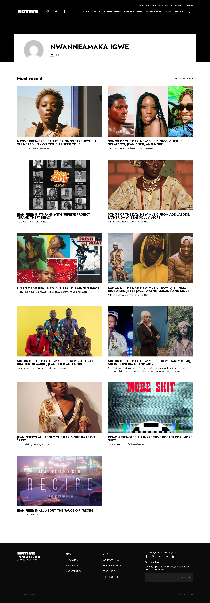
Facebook (64, 11)
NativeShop (151, 5)
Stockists (163, 5)
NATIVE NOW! (154, 11)
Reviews (139, 5)
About (70, 554)
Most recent (186, 78)
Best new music (112, 565)
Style (97, 11)
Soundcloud (166, 556)
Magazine (72, 559)
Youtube (173, 556)
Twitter (56, 11)
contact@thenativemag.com (161, 552)
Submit (184, 577)
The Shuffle (110, 577)
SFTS (168, 11)
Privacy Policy (180, 595)
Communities (112, 11)
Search (188, 11)
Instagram (47, 11)
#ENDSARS (188, 5)
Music (86, 11)
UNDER (179, 11)
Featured (108, 571)
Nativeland (176, 5)
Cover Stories (133, 11)
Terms (190, 595)
